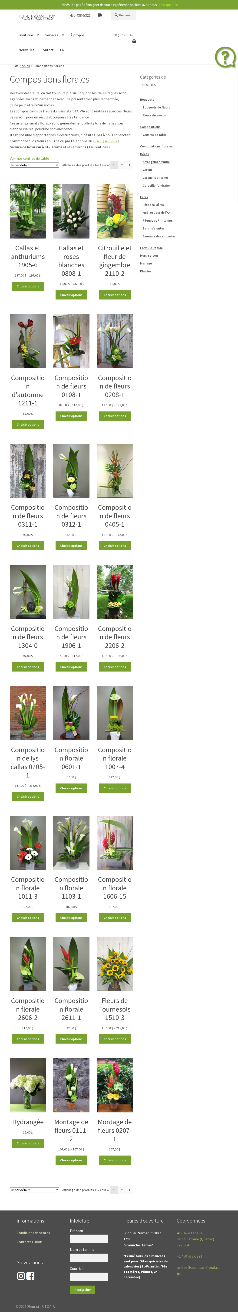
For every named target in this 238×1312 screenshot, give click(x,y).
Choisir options (28, 286)
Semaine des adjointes (159, 236)
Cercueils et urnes (156, 177)
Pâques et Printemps (158, 220)
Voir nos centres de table (29, 158)
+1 (189, 1256)
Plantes (145, 271)
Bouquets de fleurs (156, 107)
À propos (77, 35)
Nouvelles (26, 50)
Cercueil (148, 170)
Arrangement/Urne (156, 162)
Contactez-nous (30, 1241)
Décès (144, 154)
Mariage (146, 263)
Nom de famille (82, 1249)
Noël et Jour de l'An (157, 212)
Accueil (25, 66)
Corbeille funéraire (156, 185)
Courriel (76, 1268)
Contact (47, 50)
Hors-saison (149, 255)
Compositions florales (156, 146)
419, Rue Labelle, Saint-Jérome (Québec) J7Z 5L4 (195, 1239)
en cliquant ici (168, 5)
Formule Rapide (151, 248)
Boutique (26, 35)
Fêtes (144, 197)
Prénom (76, 1230)
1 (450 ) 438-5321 (106, 141)
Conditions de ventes (33, 1232)
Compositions (150, 127)
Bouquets (147, 99)
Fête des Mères (153, 205)
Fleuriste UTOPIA (41, 1306)
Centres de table (154, 135)
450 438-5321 (80, 15)
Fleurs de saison (154, 115)
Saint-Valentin (153, 228)
